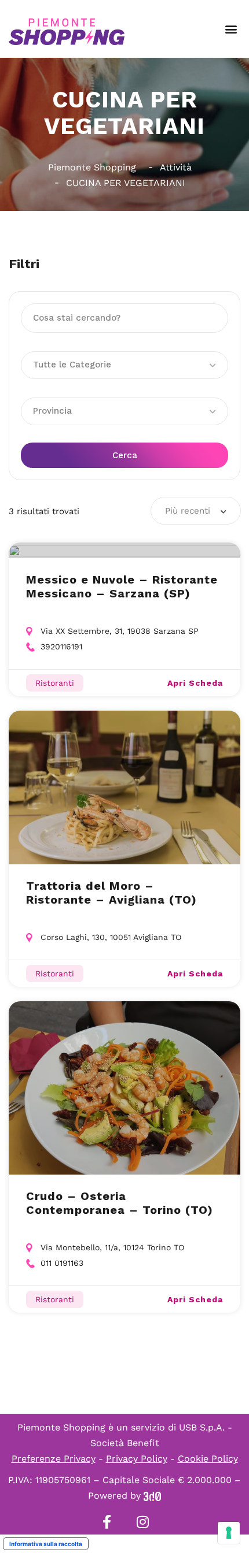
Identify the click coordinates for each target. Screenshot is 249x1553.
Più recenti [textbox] (187, 511)
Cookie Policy (208, 1458)
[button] (230, 29)
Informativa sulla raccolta (45, 1543)
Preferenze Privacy (54, 1458)
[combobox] (196, 511)
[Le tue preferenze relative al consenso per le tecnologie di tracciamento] (229, 1533)
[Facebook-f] (106, 1522)
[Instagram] (142, 1522)
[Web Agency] (152, 1495)
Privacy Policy (136, 1458)
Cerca (124, 455)
